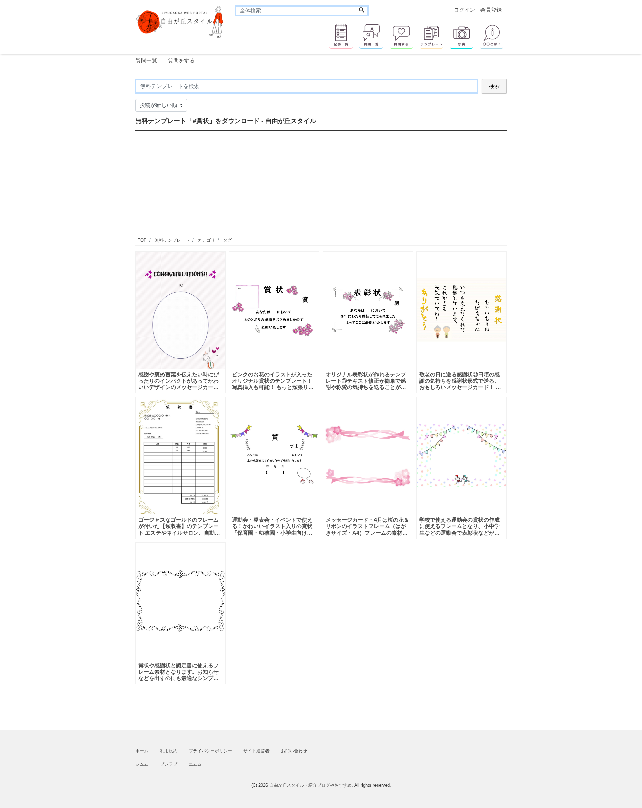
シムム (141, 764)
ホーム (141, 750)
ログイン (464, 10)
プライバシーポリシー (210, 750)
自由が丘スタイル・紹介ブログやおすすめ (310, 785)
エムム (195, 764)
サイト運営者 (256, 750)
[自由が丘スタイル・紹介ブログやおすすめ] (180, 21)
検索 (494, 86)
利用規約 (168, 750)
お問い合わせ (294, 750)
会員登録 (491, 10)
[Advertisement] (103, 279)
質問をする (181, 60)
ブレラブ (168, 764)
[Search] (361, 11)
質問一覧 (146, 60)
